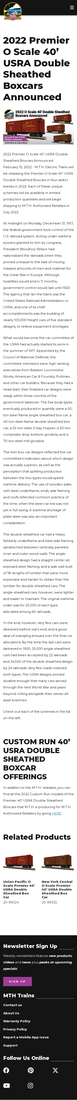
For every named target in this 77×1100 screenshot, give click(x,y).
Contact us (12, 1005)
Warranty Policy (16, 1021)
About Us (11, 1013)
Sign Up (17, 981)
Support (10, 1045)
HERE (56, 813)
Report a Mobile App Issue (26, 1037)
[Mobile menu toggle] (72, 7)
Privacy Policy (15, 1029)
